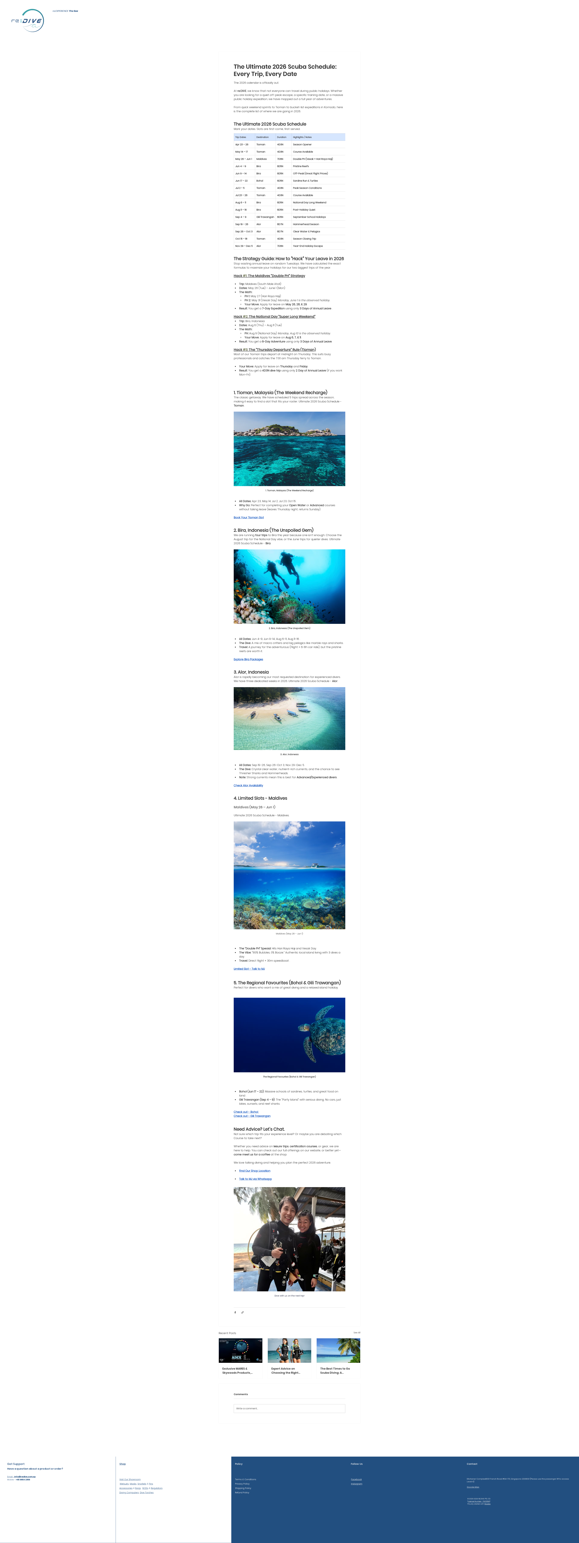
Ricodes (487, 1504)
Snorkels (142, 1483)
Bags (138, 1488)
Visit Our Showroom (130, 1479)
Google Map (473, 1487)
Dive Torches (147, 1492)
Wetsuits (124, 1483)
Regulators (157, 1488)
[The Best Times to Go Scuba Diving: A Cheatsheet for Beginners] (338, 1350)
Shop (122, 1464)
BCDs (145, 1488)
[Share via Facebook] (235, 1312)
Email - (21, 1476)
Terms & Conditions (245, 1479)
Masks (133, 1483)
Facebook (356, 1479)
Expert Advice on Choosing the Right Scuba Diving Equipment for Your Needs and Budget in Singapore (288, 1371)
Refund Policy (242, 1492)
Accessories (126, 1488)
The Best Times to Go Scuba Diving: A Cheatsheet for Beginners (335, 1371)
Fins (151, 1483)
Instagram (356, 1483)
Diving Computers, (129, 1492)
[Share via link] (242, 1312)
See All (357, 1332)
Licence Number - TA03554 (479, 1501)
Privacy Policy (242, 1483)
